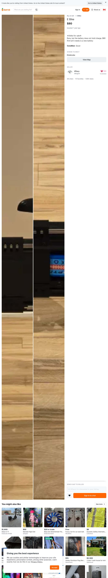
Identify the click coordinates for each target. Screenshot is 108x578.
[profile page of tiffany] (70, 72)
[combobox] (24, 10)
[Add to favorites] (69, 495)
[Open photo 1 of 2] (17, 257)
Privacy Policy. (37, 562)
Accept (54, 567)
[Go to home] (6, 9)
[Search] (36, 9)
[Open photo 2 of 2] (49, 257)
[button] (100, 504)
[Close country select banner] (105, 2)
